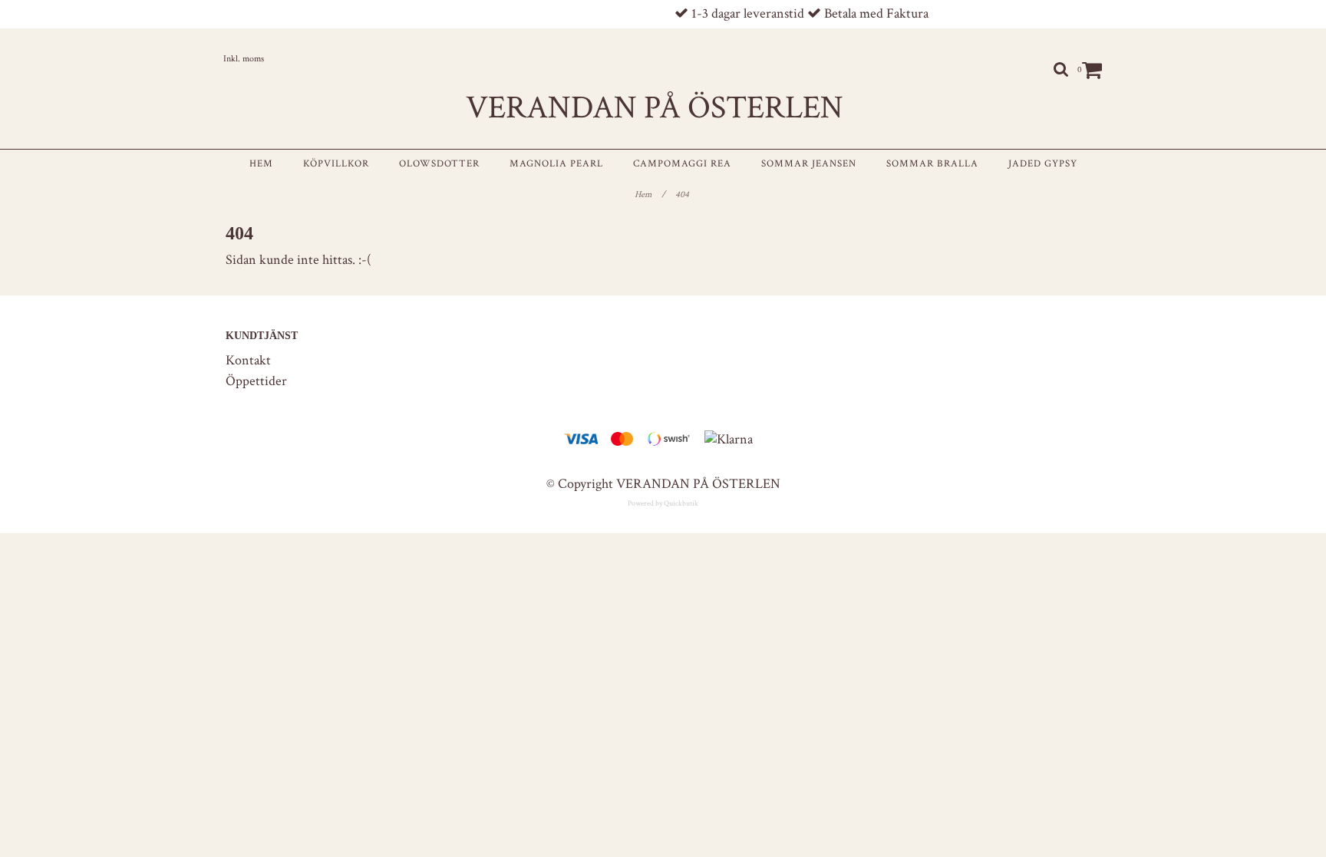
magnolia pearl (556, 163)
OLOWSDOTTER (439, 163)
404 (683, 194)
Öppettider (256, 381)
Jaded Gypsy (1042, 163)
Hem (261, 163)
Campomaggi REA (682, 163)
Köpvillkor (336, 163)
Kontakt (248, 360)
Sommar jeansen (808, 163)
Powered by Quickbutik (663, 504)
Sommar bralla (932, 163)
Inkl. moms (243, 58)
